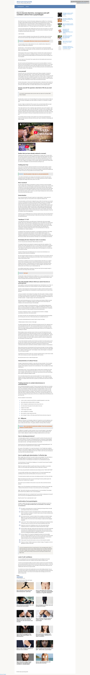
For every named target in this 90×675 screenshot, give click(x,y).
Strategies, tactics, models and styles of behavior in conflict (68, 14)
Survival (27, 6)
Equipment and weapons (66, 49)
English (4, 674)
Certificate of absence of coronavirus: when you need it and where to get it (68, 47)
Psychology (64, 16)
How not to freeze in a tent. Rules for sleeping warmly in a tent (68, 24)
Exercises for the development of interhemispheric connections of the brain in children (68, 31)
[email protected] (83, 2)
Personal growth (21, 6)
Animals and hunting (66, 21)
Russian (1, 674)
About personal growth (24, 2)
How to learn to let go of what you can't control (67, 42)
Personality (64, 34)
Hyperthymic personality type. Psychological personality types (67, 36)
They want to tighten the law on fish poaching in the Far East (68, 19)
